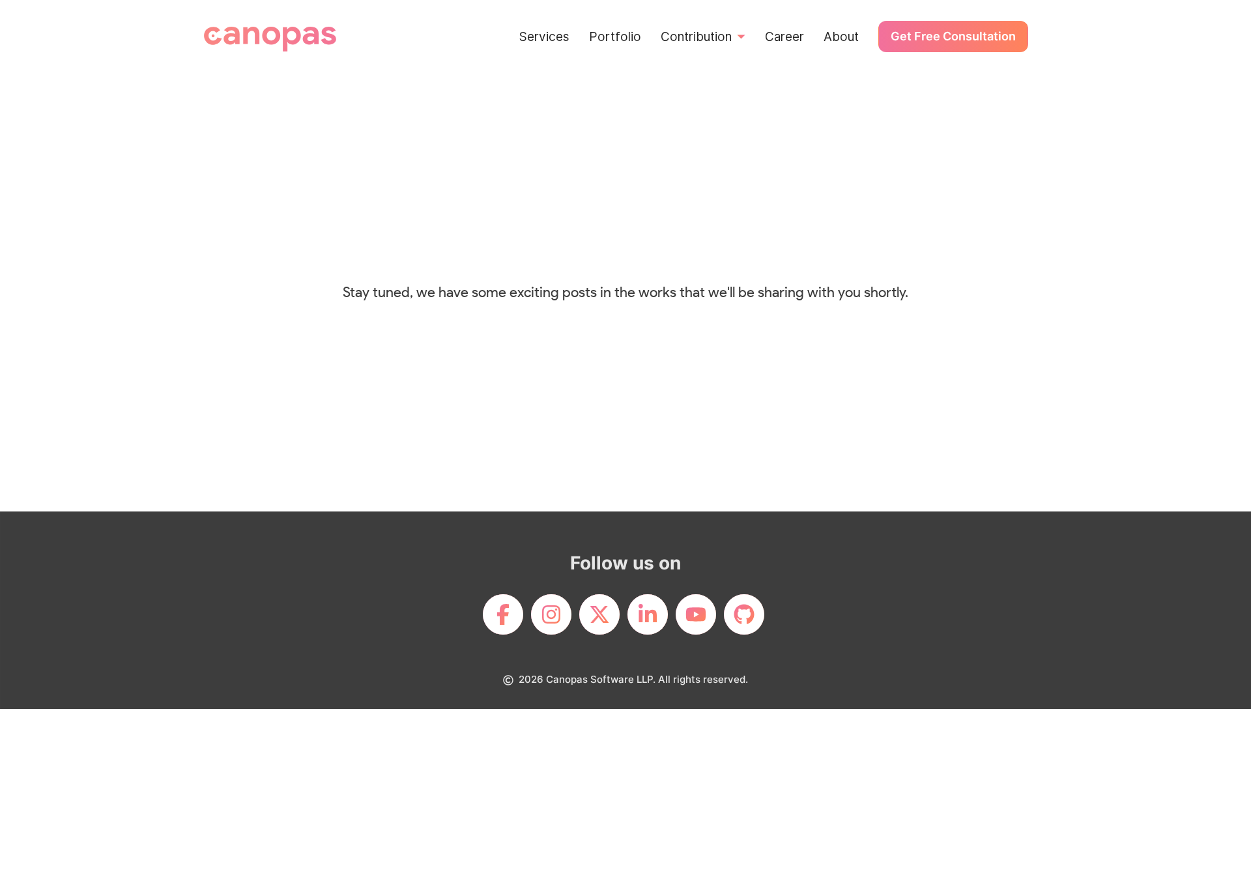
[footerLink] (503, 614)
